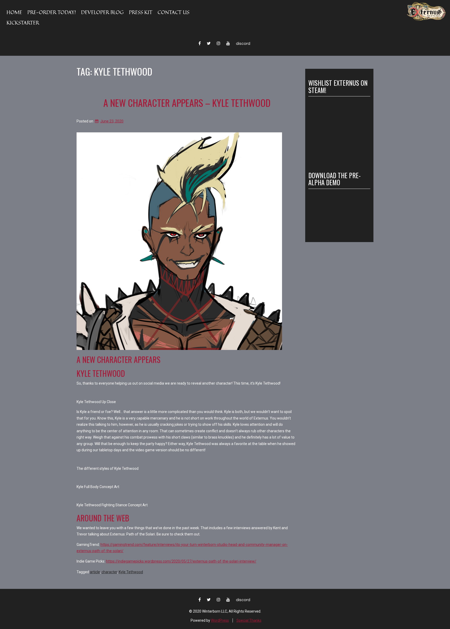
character (109, 572)
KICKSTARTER (23, 22)
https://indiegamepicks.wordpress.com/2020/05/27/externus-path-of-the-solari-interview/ (181, 561)
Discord (243, 43)
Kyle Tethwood (131, 572)
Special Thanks (248, 620)
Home (14, 12)
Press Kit (140, 12)
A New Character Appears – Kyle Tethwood (187, 102)
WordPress (220, 620)
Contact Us (173, 12)
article (95, 572)
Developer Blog (102, 12)
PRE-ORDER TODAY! (51, 12)
